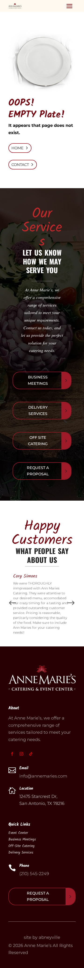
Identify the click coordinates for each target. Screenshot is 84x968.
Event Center (18, 833)
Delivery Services (38, 410)
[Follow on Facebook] (12, 754)
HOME (17, 148)
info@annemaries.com (43, 776)
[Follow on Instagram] (21, 754)
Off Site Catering (38, 440)
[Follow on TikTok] (31, 754)
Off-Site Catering (21, 846)
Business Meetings (38, 380)
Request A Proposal (38, 471)
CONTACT (20, 164)
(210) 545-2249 (34, 873)
